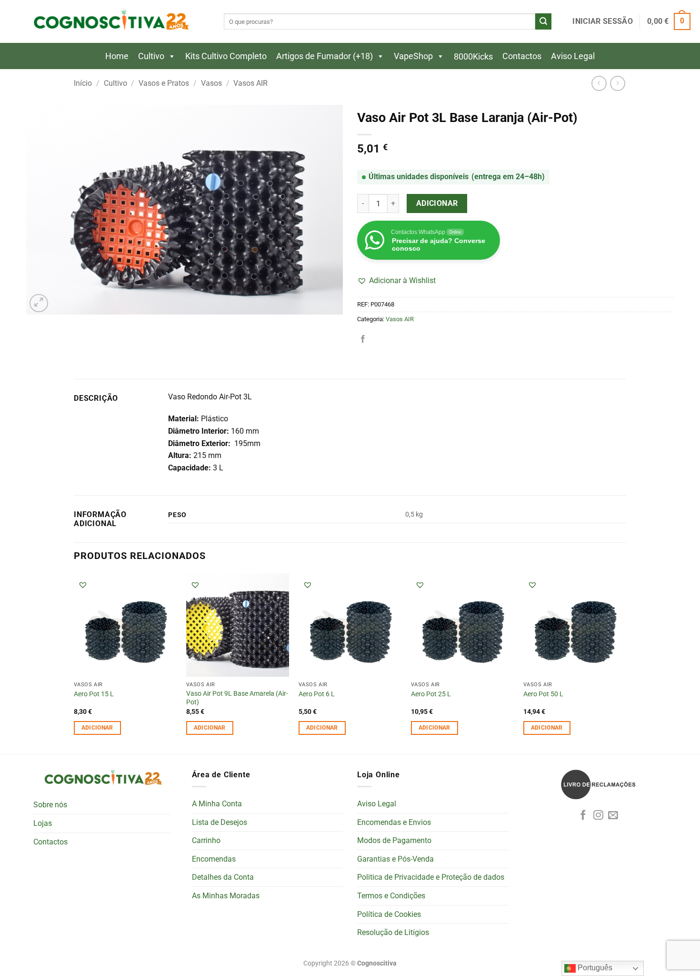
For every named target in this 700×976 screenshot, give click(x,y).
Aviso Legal (573, 56)
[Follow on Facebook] (583, 815)
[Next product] (598, 83)
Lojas (42, 823)
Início (83, 83)
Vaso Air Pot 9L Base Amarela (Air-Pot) (237, 698)
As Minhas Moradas (226, 895)
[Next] (626, 662)
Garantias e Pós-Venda (395, 859)
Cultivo (151, 56)
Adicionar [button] (97, 727)
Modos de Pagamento (394, 840)
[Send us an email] (613, 815)
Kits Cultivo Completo (226, 56)
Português (594, 968)
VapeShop (413, 56)
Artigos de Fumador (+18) (324, 56)
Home (117, 56)
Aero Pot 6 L (317, 694)
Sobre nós (50, 804)
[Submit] (543, 21)
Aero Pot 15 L (94, 694)
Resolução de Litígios (393, 932)
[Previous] (74, 662)
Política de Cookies (389, 914)
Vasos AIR (250, 83)
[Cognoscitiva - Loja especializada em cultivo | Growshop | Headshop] (110, 22)
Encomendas (214, 859)
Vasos (211, 83)
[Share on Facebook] (363, 339)
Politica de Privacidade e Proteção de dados (430, 877)
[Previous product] (617, 83)
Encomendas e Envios (394, 822)
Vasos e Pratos (164, 83)
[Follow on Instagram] (598, 815)
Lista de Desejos (219, 822)
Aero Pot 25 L (431, 694)
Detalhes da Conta (223, 877)
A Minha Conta (217, 803)
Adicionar (437, 203)
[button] (602, 21)
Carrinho (206, 840)
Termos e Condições (391, 895)
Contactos (521, 56)
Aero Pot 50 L (543, 694)
